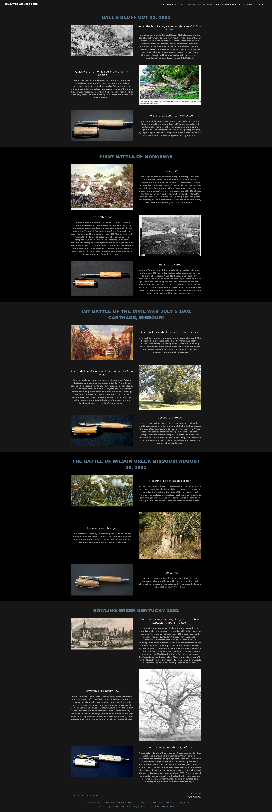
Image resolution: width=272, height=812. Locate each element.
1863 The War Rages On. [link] (177, 802)
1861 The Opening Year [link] (200, 4)
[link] (21, 4)
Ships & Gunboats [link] (152, 806)
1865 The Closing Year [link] (131, 806)
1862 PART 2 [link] (249, 4)
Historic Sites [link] (168, 806)
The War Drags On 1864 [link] (108, 806)
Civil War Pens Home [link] (172, 4)
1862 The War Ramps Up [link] (228, 4)
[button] (263, 4)
